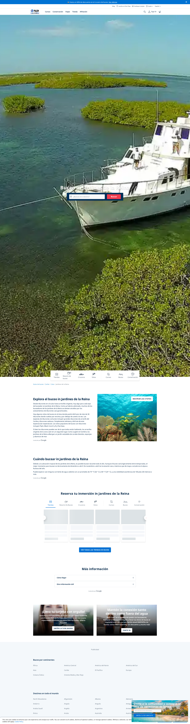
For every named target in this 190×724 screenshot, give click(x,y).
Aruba (66, 713)
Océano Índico (38, 675)
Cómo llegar (61, 578)
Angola (66, 704)
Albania (98, 699)
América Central (70, 665)
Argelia (66, 708)
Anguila (98, 704)
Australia (98, 713)
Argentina (98, 708)
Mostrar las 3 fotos (142, 399)
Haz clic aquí (151, 719)
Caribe (47, 384)
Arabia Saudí (38, 708)
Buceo (125, 505)
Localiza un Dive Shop (124, 6)
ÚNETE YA (127, 630)
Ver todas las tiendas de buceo (95, 550)
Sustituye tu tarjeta (139, 6)
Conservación (58, 12)
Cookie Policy (19, 722)
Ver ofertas (113, 2)
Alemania (129, 699)
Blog (113, 6)
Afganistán (68, 699)
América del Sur (132, 665)
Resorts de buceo (66, 505)
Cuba (52, 384)
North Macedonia (39, 699)
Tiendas (51, 505)
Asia (34, 670)
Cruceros (81, 505)
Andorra (36, 704)
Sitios (96, 505)
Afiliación (83, 12)
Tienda (74, 12)
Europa (128, 670)
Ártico (35, 713)
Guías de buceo (38, 384)
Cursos (47, 12)
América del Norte (102, 665)
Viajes (67, 12)
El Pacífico (99, 670)
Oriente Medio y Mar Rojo (73, 675)
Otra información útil (65, 584)
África (35, 665)
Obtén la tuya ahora (63, 628)
